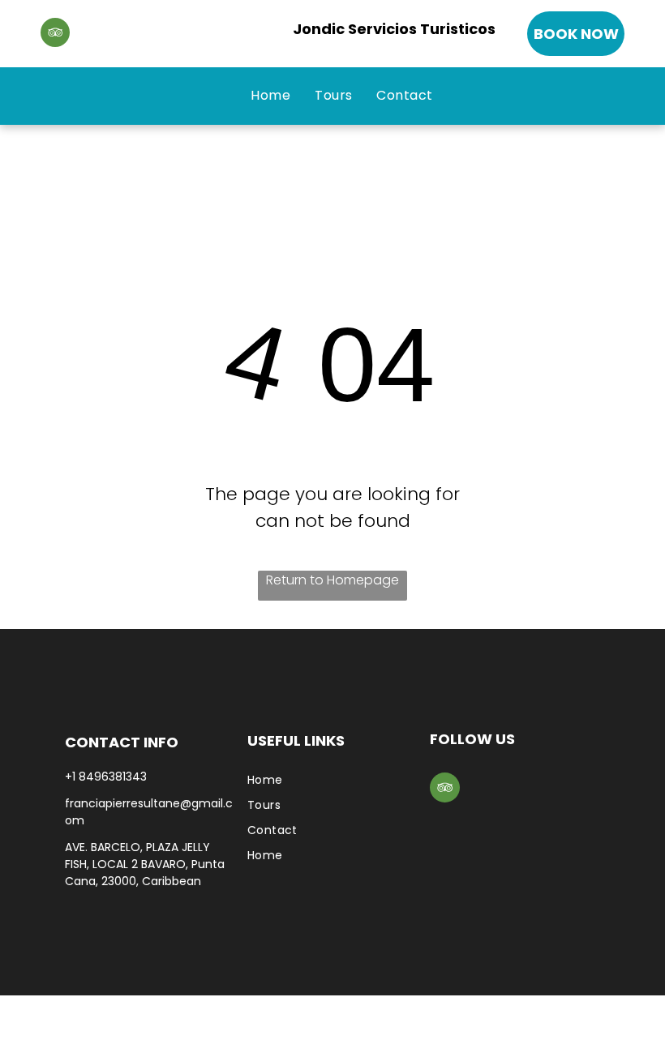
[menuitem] (270, 95)
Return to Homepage (332, 580)
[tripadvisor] (55, 34)
